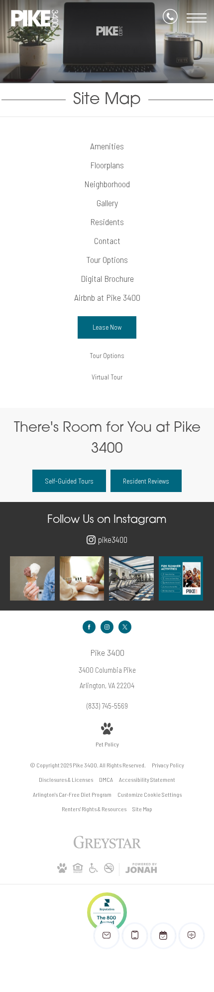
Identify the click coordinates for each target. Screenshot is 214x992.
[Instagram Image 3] (131, 578)
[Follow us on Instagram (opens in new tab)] (107, 626)
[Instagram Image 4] (181, 578)
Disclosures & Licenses (66, 779)
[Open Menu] (197, 17)
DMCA (106, 779)
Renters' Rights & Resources (94, 808)
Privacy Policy (168, 764)
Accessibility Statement (147, 779)
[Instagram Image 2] (82, 578)
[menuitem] (107, 146)
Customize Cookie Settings (149, 794)
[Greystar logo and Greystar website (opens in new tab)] (107, 847)
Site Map (142, 808)
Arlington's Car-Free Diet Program (72, 794)
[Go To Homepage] (34, 18)
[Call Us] (170, 18)
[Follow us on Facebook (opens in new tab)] (89, 626)
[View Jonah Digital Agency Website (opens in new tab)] (141, 869)
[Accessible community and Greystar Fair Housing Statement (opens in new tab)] (93, 870)
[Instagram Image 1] (32, 578)
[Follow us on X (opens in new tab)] (124, 626)
